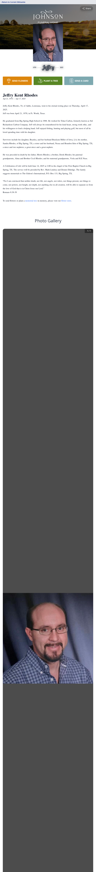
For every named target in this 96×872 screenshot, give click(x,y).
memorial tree (31, 200)
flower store (66, 200)
